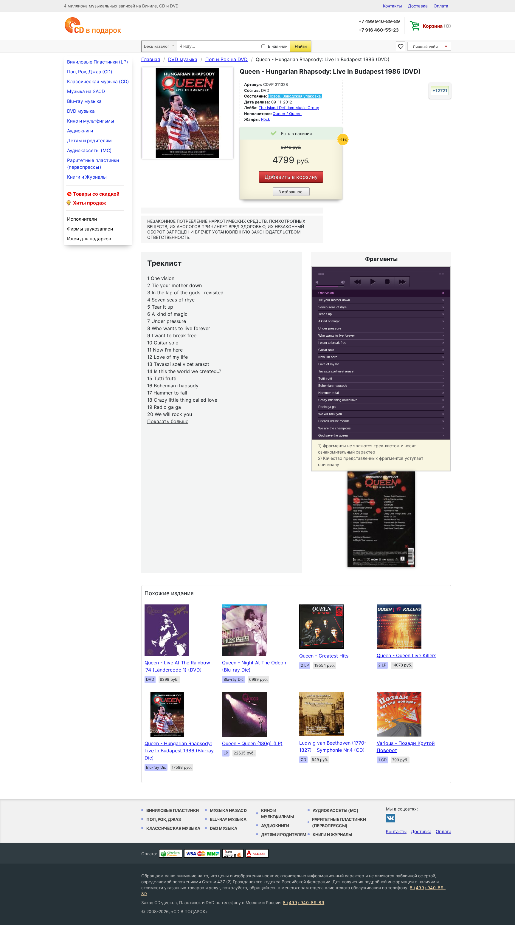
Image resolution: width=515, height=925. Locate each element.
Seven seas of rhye (332, 307)
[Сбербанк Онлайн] (170, 853)
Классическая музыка (173, 828)
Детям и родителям (89, 140)
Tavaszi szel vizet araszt (336, 371)
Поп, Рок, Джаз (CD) (89, 72)
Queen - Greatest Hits (323, 656)
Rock (265, 119)
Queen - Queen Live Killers (406, 655)
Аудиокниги (80, 131)
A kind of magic (329, 321)
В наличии (278, 46)
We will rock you (330, 414)
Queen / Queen (287, 113)
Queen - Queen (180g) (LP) (252, 743)
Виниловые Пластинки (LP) (97, 62)
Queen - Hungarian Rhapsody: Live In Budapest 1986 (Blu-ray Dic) (179, 750)
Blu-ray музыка (84, 101)
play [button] (372, 282)
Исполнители (82, 219)
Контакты (392, 5)
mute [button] (318, 282)
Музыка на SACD (86, 91)
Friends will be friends (334, 421)
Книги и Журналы (87, 177)
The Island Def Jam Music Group (289, 107)
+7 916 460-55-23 (379, 30)
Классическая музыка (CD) (98, 81)
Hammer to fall (328, 393)
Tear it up (325, 314)
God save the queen (333, 435)
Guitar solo (326, 350)
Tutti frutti (325, 378)
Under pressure (329, 328)
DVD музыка (81, 111)
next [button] (402, 282)
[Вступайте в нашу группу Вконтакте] (390, 817)
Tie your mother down (334, 300)
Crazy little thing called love (337, 400)
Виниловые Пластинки (172, 810)
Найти (301, 46)
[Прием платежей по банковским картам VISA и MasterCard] (202, 853)
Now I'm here (327, 357)
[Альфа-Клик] (257, 853)
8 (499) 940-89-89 (303, 902)
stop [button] (387, 282)
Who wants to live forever (336, 335)
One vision (326, 293)
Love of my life (328, 364)
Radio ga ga (327, 407)
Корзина (437, 26)
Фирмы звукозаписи (90, 229)
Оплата (441, 5)
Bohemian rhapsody (332, 385)
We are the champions (334, 428)
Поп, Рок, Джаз (163, 819)
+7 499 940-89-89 (379, 21)
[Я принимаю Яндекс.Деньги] (232, 853)
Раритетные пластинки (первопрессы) (93, 163)
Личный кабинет (429, 46)
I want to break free (332, 342)
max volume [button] (343, 282)
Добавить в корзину (291, 177)
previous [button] (357, 282)
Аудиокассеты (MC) (89, 150)
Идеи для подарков (89, 239)
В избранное (290, 191)
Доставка (418, 5)
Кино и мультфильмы (90, 121)
